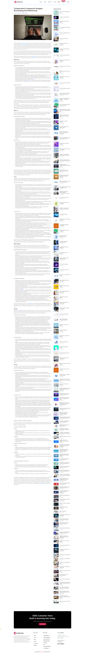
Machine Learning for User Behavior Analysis (65, 275)
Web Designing (46, 635)
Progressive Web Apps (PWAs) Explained (64, 22)
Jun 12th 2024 (61, 95)
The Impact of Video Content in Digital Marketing (64, 358)
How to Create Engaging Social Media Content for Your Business (64, 588)
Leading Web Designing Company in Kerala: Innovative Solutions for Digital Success (65, 389)
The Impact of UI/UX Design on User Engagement (65, 60)
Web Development (47, 637)
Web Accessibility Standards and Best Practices (64, 281)
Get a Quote (42, 624)
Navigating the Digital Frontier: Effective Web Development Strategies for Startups (64, 450)
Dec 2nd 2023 (61, 405)
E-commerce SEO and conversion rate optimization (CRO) (64, 459)
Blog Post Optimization (63, 511)
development (42, 483)
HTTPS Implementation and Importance (64, 253)
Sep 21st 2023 (61, 497)
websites (22, 289)
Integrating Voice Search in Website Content (65, 71)
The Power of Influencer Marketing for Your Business (65, 500)
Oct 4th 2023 (61, 447)
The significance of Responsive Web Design (65, 563)
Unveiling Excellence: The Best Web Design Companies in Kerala (65, 94)
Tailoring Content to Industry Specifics (64, 297)
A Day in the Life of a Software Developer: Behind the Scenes (64, 519)
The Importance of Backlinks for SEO (65, 554)
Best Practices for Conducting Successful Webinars (64, 575)
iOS (49, 129)
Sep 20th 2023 (62, 512)
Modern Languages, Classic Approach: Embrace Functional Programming (64, 132)
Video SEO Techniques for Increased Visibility (65, 364)
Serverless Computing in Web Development (64, 44)
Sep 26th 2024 (61, 28)
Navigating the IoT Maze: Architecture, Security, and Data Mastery (64, 441)
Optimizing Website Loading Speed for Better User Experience (65, 532)
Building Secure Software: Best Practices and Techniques (64, 523)
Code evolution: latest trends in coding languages (64, 127)
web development (25, 44)
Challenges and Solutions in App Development (64, 231)
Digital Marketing (47, 640)
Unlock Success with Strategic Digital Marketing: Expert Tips (65, 409)
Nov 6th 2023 (61, 415)
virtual (45, 191)
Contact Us (36, 643)
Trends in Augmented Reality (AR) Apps (65, 12)
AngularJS (29, 80)
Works (55, 1)
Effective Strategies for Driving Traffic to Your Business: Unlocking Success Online (65, 592)
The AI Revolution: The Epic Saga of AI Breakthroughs (65, 149)
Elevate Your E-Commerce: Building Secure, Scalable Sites (65, 483)
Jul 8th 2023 (61, 576)
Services (49, 1)
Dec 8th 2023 (61, 395)
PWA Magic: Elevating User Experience (63, 121)
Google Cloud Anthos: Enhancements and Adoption (65, 219)
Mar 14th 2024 (61, 376)
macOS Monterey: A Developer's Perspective (64, 144)
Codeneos (41, 651)
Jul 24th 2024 (61, 39)
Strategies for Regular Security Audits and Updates (64, 258)
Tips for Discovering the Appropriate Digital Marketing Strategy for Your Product (65, 583)
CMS (48, 284)
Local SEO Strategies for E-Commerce (63, 330)
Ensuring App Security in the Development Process (64, 242)
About (45, 1)
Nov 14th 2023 (61, 410)
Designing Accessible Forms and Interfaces (64, 286)
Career (35, 641)
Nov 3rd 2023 (61, 423)
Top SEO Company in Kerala (64, 38)
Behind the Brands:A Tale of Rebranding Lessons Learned (64, 170)
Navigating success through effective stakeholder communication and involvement (64, 192)
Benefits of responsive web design (65, 601)
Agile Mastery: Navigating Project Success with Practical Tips (64, 421)
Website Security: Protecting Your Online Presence (64, 550)
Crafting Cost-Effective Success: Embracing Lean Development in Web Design (64, 455)
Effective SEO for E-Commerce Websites (64, 325)
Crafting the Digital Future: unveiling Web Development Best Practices (65, 417)
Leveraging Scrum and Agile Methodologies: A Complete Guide (65, 429)
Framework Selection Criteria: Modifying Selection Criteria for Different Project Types (64, 479)
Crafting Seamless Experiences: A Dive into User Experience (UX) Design (64, 398)
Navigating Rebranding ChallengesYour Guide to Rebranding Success (65, 165)
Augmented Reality (47, 646)
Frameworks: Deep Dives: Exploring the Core (65, 503)
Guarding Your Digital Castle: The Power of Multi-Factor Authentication (65, 160)
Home (41, 1)
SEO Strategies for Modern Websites (65, 27)
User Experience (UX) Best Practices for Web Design (65, 515)
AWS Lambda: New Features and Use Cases (64, 369)
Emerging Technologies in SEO (64, 197)
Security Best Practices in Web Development (64, 247)
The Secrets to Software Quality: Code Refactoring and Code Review (65, 433)
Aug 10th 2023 (61, 516)
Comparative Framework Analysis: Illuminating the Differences (65, 487)
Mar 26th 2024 (61, 365)
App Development (47, 639)
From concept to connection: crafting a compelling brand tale (65, 187)
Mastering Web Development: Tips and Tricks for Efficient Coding (65, 471)
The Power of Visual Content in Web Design (65, 571)
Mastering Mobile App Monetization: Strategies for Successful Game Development (65, 445)
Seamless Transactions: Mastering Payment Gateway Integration (65, 463)
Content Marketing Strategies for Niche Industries (64, 292)
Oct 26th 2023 (61, 434)
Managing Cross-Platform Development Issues (63, 236)
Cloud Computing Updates (63, 214)
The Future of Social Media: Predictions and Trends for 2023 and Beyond (65, 596)
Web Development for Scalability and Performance (64, 308)
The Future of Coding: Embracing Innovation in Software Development (65, 475)
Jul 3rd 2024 (61, 67)
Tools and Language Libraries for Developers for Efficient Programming (64, 491)
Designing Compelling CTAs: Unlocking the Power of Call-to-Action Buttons (64, 537)
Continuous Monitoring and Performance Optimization (64, 319)
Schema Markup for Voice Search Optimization (64, 77)
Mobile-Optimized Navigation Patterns (64, 347)
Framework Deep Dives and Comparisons (64, 507)
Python (18, 310)
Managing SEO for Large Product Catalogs (64, 336)
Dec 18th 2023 (61, 391)
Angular (24, 483)
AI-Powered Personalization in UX (64, 269)
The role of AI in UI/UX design (64, 264)
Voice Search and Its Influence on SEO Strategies (64, 203)
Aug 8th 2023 (61, 529)
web (14, 367)
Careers (63, 1)
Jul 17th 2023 (61, 564)
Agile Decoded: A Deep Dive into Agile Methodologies (64, 425)
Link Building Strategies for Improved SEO (65, 437)
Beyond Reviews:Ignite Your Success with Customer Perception (65, 182)
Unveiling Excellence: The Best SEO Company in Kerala (65, 375)
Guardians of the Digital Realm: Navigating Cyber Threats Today (64, 155)
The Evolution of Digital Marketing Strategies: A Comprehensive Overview (65, 99)
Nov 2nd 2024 (61, 13)
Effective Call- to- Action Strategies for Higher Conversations (65, 467)
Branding (45, 642)
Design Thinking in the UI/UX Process (65, 66)
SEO (44, 644)
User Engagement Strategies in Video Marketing (64, 225)
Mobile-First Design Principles (64, 341)
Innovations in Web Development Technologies (64, 49)
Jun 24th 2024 (61, 78)
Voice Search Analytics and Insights (65, 88)
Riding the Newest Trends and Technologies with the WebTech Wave (64, 116)
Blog (59, 1)
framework (22, 43)
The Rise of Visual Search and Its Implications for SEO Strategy (64, 208)
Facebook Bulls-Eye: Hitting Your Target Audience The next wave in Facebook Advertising (65, 403)
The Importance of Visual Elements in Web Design (65, 567)
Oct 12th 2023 (61, 438)
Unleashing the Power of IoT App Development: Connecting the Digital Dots (65, 380)
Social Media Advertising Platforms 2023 (65, 496)
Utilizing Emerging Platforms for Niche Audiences (64, 303)
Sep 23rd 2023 (62, 468)
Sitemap (35, 645)
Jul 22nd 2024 (61, 45)
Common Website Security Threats (65, 545)
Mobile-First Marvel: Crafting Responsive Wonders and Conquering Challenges (64, 413)
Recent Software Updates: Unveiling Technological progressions (65, 138)
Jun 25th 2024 (61, 73)
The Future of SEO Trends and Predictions (64, 384)
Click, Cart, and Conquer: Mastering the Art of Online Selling (65, 105)
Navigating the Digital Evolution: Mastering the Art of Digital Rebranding (64, 176)
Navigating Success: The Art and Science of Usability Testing (64, 394)
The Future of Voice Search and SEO (65, 82)
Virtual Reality (46, 648)
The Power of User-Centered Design (65, 558)
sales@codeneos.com (61, 640)
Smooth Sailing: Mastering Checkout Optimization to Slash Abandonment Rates (65, 110)
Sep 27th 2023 (61, 464)
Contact (68, 1)
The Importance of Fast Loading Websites (64, 541)
